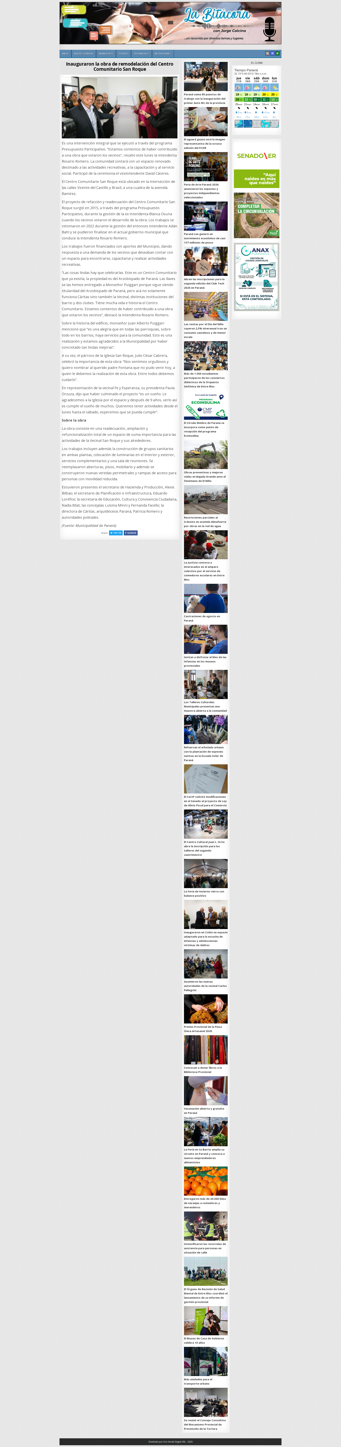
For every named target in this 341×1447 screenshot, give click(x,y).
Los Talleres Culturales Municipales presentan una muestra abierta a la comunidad (205, 706)
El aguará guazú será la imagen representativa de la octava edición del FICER (204, 143)
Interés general (83, 53)
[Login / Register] (277, 53)
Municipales (106, 53)
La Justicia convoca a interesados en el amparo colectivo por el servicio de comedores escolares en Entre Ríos (204, 571)
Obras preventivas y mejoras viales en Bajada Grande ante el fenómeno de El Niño (205, 476)
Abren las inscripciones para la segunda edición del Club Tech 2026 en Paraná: (204, 283)
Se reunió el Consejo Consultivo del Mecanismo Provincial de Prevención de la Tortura (205, 1424)
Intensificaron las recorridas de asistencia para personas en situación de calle (205, 1248)
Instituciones (163, 53)
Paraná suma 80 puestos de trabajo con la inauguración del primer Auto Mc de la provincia (204, 98)
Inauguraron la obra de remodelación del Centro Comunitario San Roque (119, 66)
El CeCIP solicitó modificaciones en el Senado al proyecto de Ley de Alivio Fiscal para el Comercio (205, 801)
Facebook (131, 532)
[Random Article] (272, 53)
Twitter (117, 532)
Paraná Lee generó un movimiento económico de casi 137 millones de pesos (204, 238)
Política (123, 53)
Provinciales (141, 53)
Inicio (65, 53)
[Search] (267, 53)
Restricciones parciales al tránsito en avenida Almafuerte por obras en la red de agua (205, 522)
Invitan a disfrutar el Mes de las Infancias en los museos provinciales (205, 661)
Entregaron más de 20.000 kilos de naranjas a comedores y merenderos (205, 1203)
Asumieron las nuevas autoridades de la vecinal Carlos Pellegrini (205, 986)
